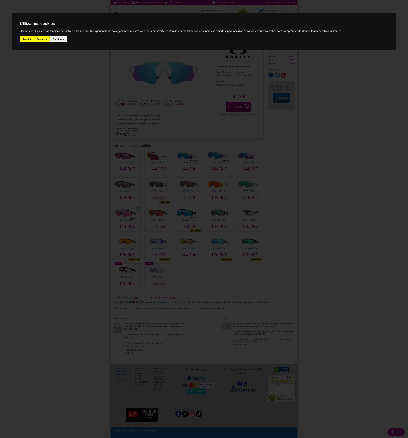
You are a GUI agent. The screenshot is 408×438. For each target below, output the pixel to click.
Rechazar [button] (42, 39)
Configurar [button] (59, 39)
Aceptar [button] (26, 39)
